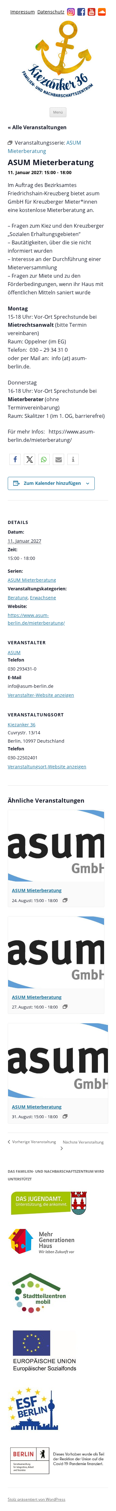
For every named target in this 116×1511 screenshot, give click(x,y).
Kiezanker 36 (21, 725)
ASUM (14, 652)
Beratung (18, 598)
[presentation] (56, 846)
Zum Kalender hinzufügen (52, 483)
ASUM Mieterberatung (32, 580)
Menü (58, 112)
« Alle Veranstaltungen (37, 127)
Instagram (71, 12)
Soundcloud (102, 12)
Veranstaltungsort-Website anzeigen (47, 767)
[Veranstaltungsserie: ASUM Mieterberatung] (65, 900)
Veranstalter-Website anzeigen (41, 695)
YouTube (91, 12)
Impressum (22, 12)
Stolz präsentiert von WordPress (36, 1499)
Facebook (81, 12)
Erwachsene (43, 598)
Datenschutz (50, 12)
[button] (15, 459)
